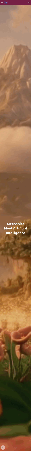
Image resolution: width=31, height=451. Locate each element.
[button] (2, 2)
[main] (15, 228)
